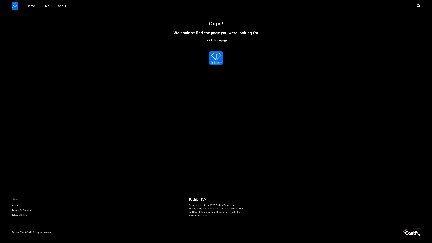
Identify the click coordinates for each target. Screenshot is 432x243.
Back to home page (216, 40)
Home (30, 6)
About (62, 6)
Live (46, 6)
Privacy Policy (19, 215)
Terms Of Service (21, 210)
